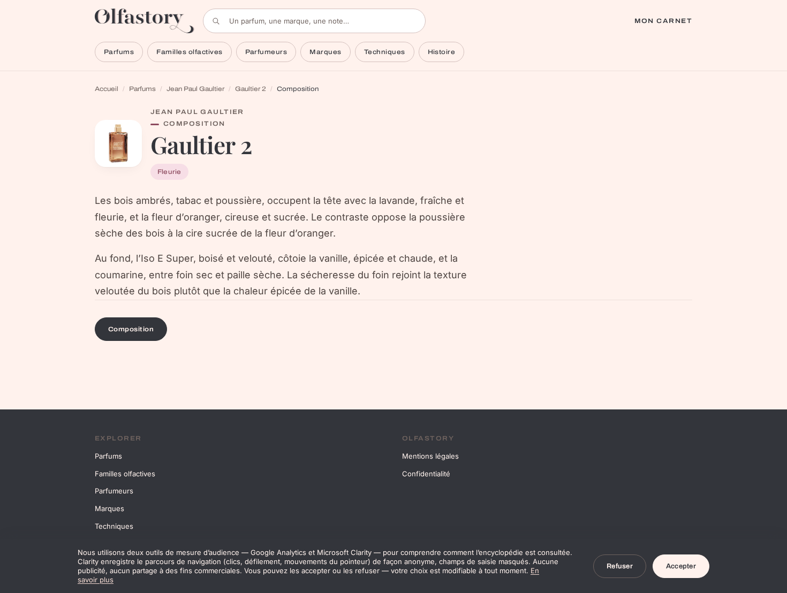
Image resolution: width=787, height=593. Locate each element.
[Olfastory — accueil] (144, 21)
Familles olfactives (189, 52)
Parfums (119, 52)
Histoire (442, 52)
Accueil (106, 89)
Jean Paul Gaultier (195, 89)
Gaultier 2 (250, 89)
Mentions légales (430, 456)
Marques (325, 52)
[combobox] (314, 21)
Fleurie (169, 172)
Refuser (620, 566)
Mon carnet (663, 21)
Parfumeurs (266, 52)
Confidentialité (426, 473)
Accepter (681, 566)
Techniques (384, 52)
